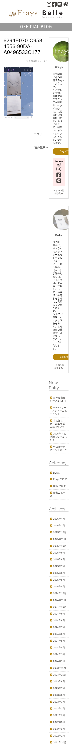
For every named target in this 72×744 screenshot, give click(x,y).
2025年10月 (59, 545)
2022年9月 (59, 715)
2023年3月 (59, 701)
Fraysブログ (60, 479)
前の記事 (39, 147)
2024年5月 (59, 640)
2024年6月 (59, 634)
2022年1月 (59, 735)
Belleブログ (59, 486)
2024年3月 (59, 654)
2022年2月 (59, 728)
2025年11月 (59, 539)
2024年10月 (59, 606)
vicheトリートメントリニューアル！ (58, 410)
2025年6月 (59, 573)
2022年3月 (59, 722)
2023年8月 (59, 681)
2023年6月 (59, 695)
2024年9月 (59, 613)
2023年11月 (59, 667)
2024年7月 (59, 627)
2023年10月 (59, 674)
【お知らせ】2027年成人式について (57, 423)
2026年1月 (59, 525)
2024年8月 (59, 620)
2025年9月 (59, 552)
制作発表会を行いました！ (58, 399)
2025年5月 (59, 579)
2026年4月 (59, 518)
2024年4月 (59, 647)
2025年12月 (59, 532)
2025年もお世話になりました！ (58, 436)
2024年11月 (59, 600)
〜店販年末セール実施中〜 (58, 448)
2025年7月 (59, 566)
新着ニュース (57, 494)
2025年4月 (59, 586)
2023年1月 (59, 708)
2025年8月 (59, 559)
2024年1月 (59, 661)
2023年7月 (59, 688)
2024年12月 (59, 593)
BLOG (56, 472)
